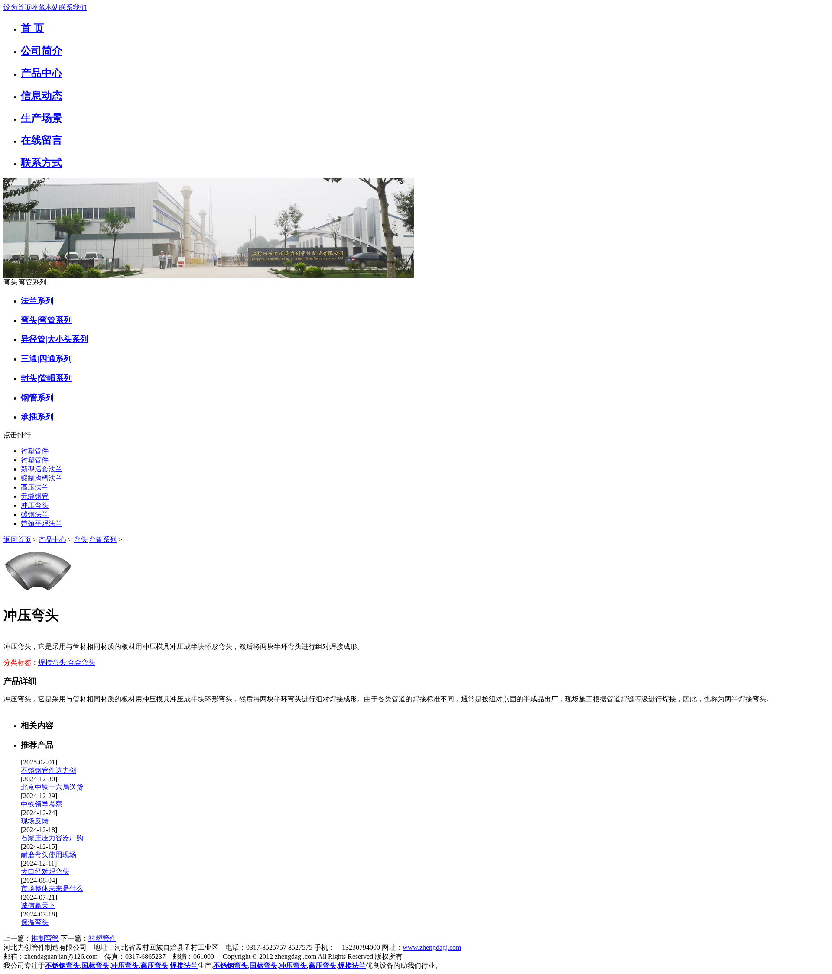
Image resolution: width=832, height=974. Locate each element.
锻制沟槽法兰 (41, 478)
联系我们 (73, 7)
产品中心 (52, 539)
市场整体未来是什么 (52, 888)
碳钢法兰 (35, 514)
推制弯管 (45, 938)
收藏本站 (45, 7)
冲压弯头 (35, 505)
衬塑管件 (35, 451)
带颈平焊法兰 (41, 523)
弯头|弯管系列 (95, 539)
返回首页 (17, 539)
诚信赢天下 (38, 905)
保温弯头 (35, 922)
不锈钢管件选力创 (48, 770)
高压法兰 (35, 487)
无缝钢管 (35, 496)
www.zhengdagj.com (432, 947)
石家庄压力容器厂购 (52, 838)
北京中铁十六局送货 (52, 787)
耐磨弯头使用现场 (48, 854)
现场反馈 (35, 821)
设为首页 (17, 7)
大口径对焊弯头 (45, 871)
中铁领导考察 (41, 804)
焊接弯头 (53, 662)
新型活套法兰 (41, 469)
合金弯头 (81, 662)
